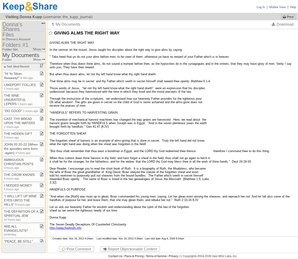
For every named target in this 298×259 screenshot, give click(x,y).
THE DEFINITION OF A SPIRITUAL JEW (21, 215)
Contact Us (115, 256)
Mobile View (277, 7)
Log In (261, 7)
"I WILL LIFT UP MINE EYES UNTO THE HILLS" (20, 200)
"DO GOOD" (21, 111)
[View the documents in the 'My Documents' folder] (66, 24)
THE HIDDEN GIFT (18, 135)
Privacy (173, 256)
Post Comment (78, 249)
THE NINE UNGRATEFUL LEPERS (18, 100)
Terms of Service (156, 256)
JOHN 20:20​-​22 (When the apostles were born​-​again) (21, 149)
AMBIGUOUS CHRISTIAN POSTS (18, 163)
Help (293, 7)
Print (290, 16)
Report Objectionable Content (132, 249)
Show (37, 49)
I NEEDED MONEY (18, 187)
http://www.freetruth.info (65, 228)
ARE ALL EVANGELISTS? (16, 230)
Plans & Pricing (134, 256)
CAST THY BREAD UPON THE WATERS (19, 122)
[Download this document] (283, 24)
